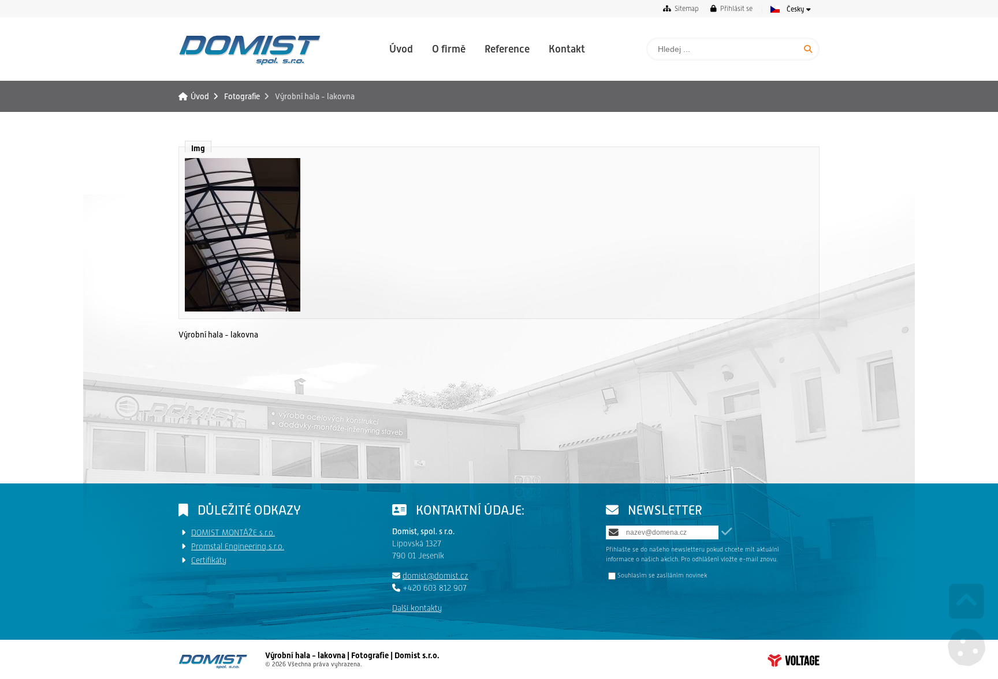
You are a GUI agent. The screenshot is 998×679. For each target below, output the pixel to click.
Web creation (794, 660)
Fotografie (242, 96)
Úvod (250, 50)
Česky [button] (795, 9)
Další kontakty (417, 608)
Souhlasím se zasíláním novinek (662, 575)
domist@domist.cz (435, 575)
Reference (507, 49)
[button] (731, 8)
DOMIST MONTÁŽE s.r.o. (233, 532)
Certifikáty (208, 560)
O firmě (449, 49)
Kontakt (567, 49)
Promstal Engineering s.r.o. (237, 546)
